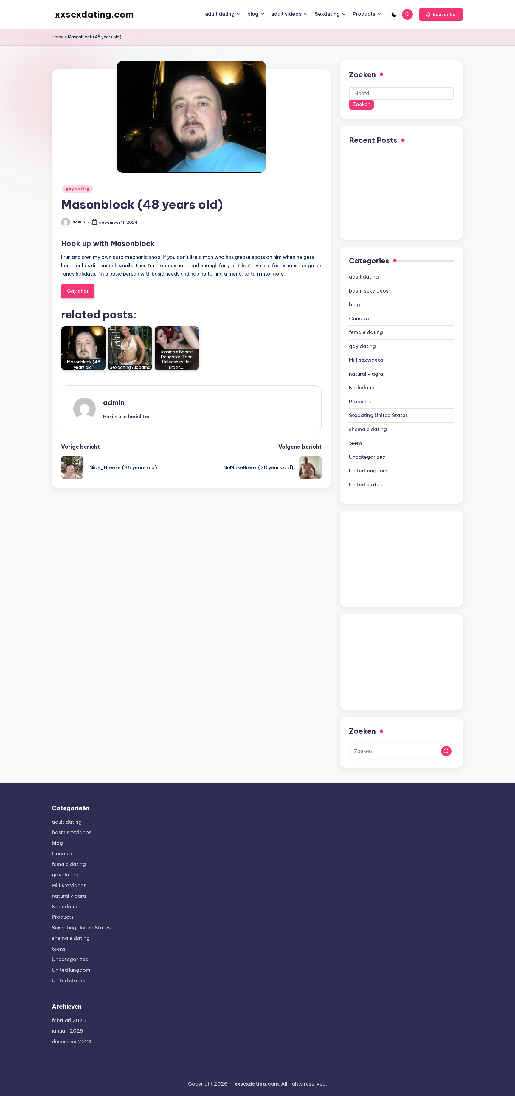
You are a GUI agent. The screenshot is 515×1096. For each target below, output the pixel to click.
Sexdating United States (378, 415)
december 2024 (71, 1041)
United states (365, 484)
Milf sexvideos (366, 360)
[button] (441, 14)
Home (57, 37)
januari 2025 (67, 1030)
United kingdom (368, 470)
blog (354, 304)
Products (360, 401)
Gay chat (78, 291)
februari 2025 (69, 1020)
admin (114, 402)
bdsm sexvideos (369, 290)
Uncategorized (367, 457)
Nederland (362, 387)
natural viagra (366, 374)
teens (356, 443)
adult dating (364, 276)
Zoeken (362, 74)
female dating (366, 332)
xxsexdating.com (94, 14)
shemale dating (368, 429)
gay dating (78, 188)
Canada (359, 318)
